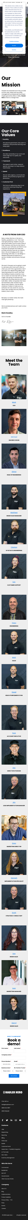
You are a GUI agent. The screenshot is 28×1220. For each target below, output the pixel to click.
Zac (14, 768)
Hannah (14, 878)
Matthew (14, 512)
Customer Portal (6, 1146)
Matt (14, 657)
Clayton (14, 547)
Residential (4, 1170)
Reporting (4, 1135)
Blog (3, 1191)
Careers (4, 1208)
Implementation (6, 1194)
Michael (14, 437)
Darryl (14, 1023)
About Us (4, 1188)
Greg (14, 843)
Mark (14, 402)
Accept (14, 45)
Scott (14, 913)
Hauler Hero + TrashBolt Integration (11, 1149)
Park (14, 733)
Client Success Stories (8, 1179)
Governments (5, 1176)
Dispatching (5, 1132)
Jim (14, 802)
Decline (14, 49)
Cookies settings (14, 41)
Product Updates (6, 1197)
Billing (3, 1138)
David (14, 692)
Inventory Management (8, 1157)
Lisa (14, 953)
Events (3, 1205)
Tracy (14, 623)
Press (3, 1203)
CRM (3, 1129)
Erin (14, 582)
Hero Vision (4, 1155)
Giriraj (14, 472)
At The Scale (5, 1152)
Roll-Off (4, 1173)
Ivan (14, 988)
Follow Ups (4, 1140)
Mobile (3, 1143)
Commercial (5, 1167)
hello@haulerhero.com (8, 1104)
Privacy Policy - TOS (7, 1200)
